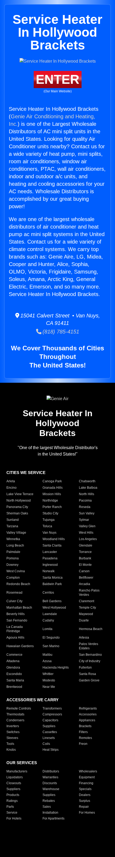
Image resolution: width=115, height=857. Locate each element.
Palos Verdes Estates (88, 646)
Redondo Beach (18, 584)
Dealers (84, 795)
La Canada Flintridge (14, 629)
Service (11, 812)
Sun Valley (86, 513)
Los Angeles (88, 539)
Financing (86, 783)
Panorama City (17, 507)
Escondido (14, 674)
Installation (50, 812)
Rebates (49, 801)
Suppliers (13, 789)
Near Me (49, 687)
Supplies (49, 726)
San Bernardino (90, 655)
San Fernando (16, 620)
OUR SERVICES (21, 762)
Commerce (14, 655)
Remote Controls (18, 708)
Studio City (50, 513)
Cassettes (50, 732)
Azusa (47, 661)
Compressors (52, 714)
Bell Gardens (52, 601)
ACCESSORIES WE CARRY (32, 699)
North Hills (86, 494)
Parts (10, 807)
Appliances (87, 720)
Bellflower (86, 577)
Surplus (84, 801)
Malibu (47, 655)
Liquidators (14, 777)
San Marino (51, 646)
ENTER (57, 79)
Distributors (51, 771)
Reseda (84, 507)
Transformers (52, 708)
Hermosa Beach (90, 629)
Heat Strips (51, 750)
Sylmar (84, 520)
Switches (13, 732)
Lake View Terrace (19, 494)
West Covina (15, 571)
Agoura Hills (15, 637)
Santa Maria (15, 680)
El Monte (85, 565)
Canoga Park (52, 481)
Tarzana (12, 526)
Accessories (88, 714)
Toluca (47, 526)
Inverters (12, 726)
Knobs (11, 750)
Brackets (85, 726)
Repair (84, 807)
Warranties (50, 777)
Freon (83, 744)
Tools (10, 744)
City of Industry (89, 661)
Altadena (13, 661)
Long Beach (15, 545)
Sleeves (12, 738)
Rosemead (14, 592)
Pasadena (50, 558)
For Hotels (13, 818)
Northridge (50, 500)
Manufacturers (16, 771)
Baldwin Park (52, 584)
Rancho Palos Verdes (89, 593)
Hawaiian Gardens (20, 646)
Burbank (85, 558)
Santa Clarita (52, 545)
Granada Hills (53, 488)
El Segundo (51, 637)
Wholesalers (88, 771)
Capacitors (50, 720)
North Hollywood (18, 500)
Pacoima (85, 500)
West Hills (86, 532)
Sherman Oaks (17, 513)
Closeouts (13, 783)
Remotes (85, 738)
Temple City (87, 607)
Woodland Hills (54, 539)
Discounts (50, 783)
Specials (85, 789)
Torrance (85, 552)
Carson (84, 571)
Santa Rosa (87, 674)
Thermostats (15, 714)
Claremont (86, 601)
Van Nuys (49, 532)
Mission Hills (52, 494)
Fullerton (85, 667)
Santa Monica (53, 577)
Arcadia (84, 584)
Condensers (15, 720)
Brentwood (14, 687)
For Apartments (53, 818)
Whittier (48, 674)
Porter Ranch (52, 507)
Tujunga (49, 520)
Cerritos (48, 592)
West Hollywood (54, 607)
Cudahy (48, 620)
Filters (83, 732)
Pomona (12, 558)
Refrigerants (88, 708)
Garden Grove (89, 680)
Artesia (84, 637)
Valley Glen (87, 526)
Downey (12, 565)
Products (12, 795)
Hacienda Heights (56, 667)
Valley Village (16, 532)
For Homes (87, 812)
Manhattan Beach (19, 607)
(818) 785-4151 (60, 332)
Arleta (10, 481)
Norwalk (49, 571)
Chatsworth (87, 481)
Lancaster (50, 552)
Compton (13, 577)
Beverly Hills (15, 614)
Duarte (84, 620)
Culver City (14, 601)
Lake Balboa (88, 488)
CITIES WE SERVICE (25, 472)
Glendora (13, 667)
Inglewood (50, 565)
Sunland (12, 520)
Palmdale (13, 552)
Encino (11, 488)
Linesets (49, 738)
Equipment (87, 777)
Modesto (49, 680)
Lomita (47, 629)
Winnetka (13, 539)
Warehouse (51, 789)
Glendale (85, 545)
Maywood (86, 614)
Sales (47, 807)
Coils (46, 744)
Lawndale (50, 614)
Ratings (12, 801)
